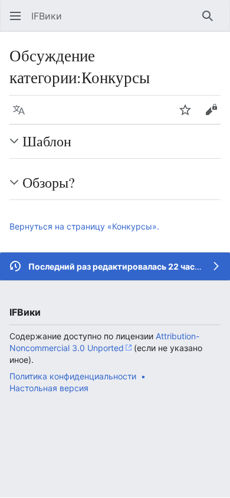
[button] (15, 16)
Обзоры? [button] (48, 182)
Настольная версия (48, 388)
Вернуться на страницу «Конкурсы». (84, 226)
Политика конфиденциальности (72, 376)
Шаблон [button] (46, 141)
